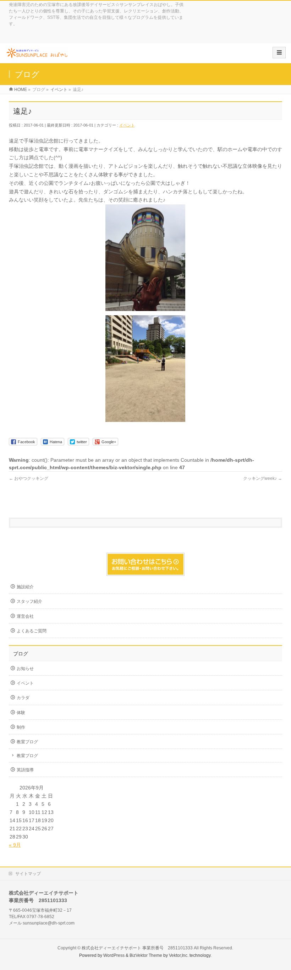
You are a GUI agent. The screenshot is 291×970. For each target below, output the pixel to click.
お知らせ (25, 668)
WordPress (114, 955)
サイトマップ (28, 873)
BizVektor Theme (146, 955)
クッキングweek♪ (262, 478)
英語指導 (25, 769)
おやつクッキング (28, 478)
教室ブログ (27, 741)
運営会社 (25, 616)
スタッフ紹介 (29, 601)
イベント (127, 125)
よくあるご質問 (31, 630)
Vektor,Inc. (178, 955)
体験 (21, 712)
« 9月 (15, 845)
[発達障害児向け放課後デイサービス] (36, 55)
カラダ (23, 697)
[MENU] (279, 52)
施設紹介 (25, 586)
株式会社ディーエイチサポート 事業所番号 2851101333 (137, 947)
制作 (21, 727)
